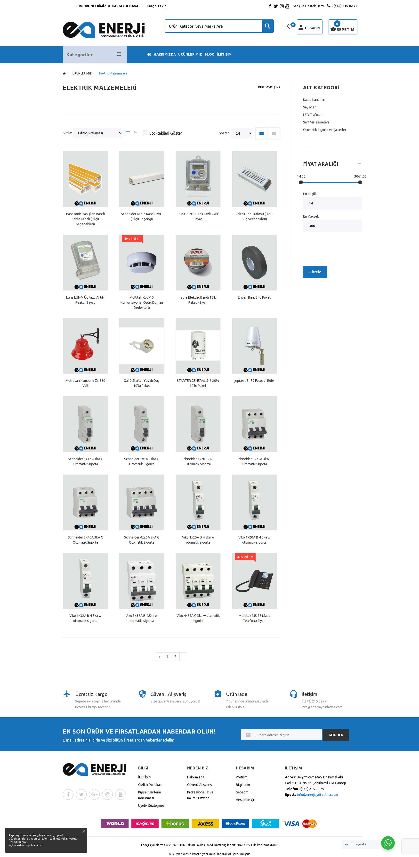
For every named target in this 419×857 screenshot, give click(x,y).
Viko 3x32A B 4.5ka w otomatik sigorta (142, 618)
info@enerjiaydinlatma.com (317, 795)
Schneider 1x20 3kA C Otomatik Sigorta (198, 461)
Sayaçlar (309, 107)
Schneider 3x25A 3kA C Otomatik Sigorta (254, 461)
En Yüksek (311, 216)
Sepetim (242, 792)
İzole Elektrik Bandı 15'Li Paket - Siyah (198, 299)
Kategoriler (79, 54)
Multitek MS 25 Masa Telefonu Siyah (254, 618)
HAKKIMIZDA (165, 54)
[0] (289, 27)
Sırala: (67, 133)
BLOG (209, 54)
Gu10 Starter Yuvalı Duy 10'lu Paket (142, 383)
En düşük (310, 194)
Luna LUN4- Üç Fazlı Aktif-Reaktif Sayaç (85, 299)
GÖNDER (336, 735)
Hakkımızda (195, 777)
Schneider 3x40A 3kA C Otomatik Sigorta (85, 539)
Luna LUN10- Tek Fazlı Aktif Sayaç (198, 216)
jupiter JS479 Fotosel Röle (254, 381)
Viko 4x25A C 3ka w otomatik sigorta (198, 618)
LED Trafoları (312, 115)
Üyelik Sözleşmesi (151, 806)
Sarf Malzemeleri (316, 122)
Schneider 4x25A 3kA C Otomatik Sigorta (141, 539)
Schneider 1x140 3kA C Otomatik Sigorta (141, 461)
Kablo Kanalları (314, 100)
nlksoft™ (196, 854)
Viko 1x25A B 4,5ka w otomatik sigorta (198, 539)
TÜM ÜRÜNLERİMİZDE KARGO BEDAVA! (107, 6)
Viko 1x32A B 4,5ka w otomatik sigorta (85, 618)
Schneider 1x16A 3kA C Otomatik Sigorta (85, 461)
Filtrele (315, 272)
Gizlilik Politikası (150, 785)
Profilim (241, 777)
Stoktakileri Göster (165, 133)
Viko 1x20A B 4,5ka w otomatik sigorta (254, 539)
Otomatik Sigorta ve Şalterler (324, 130)
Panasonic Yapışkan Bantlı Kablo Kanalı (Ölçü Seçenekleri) (85, 219)
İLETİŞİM (224, 54)
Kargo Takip (157, 6)
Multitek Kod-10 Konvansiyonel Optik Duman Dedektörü (142, 302)
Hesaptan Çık (246, 800)
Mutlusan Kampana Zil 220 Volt (85, 383)
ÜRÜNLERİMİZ (190, 54)
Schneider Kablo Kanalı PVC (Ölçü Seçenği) (141, 216)
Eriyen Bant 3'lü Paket (254, 297)
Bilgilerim (243, 785)
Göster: (224, 133)
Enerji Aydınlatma (153, 845)
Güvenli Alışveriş (199, 785)
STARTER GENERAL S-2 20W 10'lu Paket (198, 383)
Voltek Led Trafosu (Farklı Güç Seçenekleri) (254, 216)
